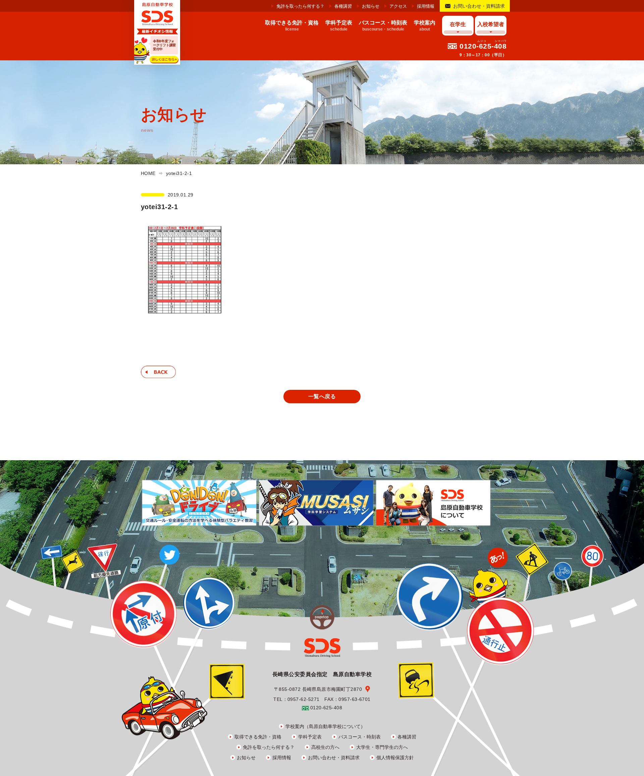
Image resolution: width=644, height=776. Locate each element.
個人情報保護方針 (395, 757)
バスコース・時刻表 (359, 736)
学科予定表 (310, 736)
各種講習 (343, 6)
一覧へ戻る (322, 396)
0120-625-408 (483, 46)
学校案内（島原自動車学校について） (325, 726)
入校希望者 (490, 24)
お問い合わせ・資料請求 (479, 6)
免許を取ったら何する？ (300, 6)
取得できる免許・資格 (257, 736)
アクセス (398, 6)
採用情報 (425, 6)
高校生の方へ (325, 747)
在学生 (458, 24)
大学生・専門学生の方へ (382, 747)
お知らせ (370, 6)
